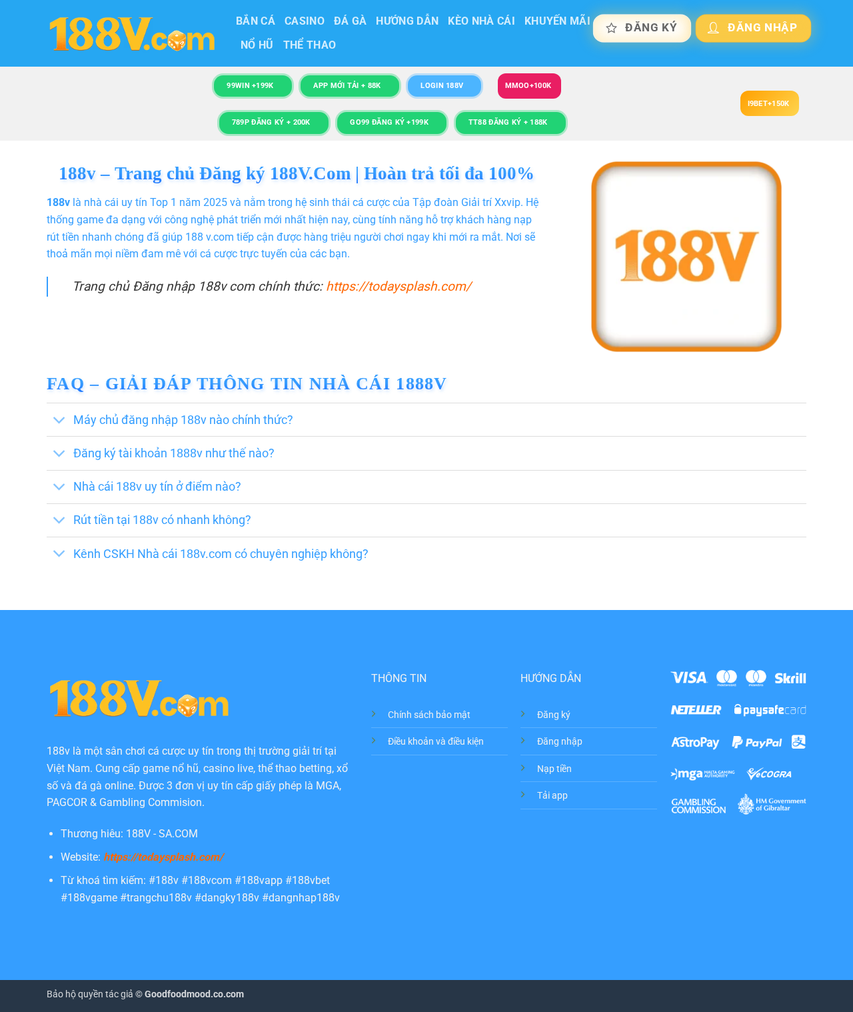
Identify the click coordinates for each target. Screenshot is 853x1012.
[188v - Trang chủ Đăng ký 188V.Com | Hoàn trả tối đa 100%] (131, 33)
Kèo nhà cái (481, 21)
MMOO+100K (528, 85)
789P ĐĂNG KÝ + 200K (271, 122)
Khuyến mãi (557, 21)
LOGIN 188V (442, 85)
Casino (305, 21)
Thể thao (310, 45)
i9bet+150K (769, 103)
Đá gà (350, 21)
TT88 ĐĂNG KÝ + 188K (508, 122)
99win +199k (250, 85)
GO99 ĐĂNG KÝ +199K (389, 122)
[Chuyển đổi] (60, 421)
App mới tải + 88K (347, 85)
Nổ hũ (257, 45)
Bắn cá (255, 21)
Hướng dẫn (407, 21)
